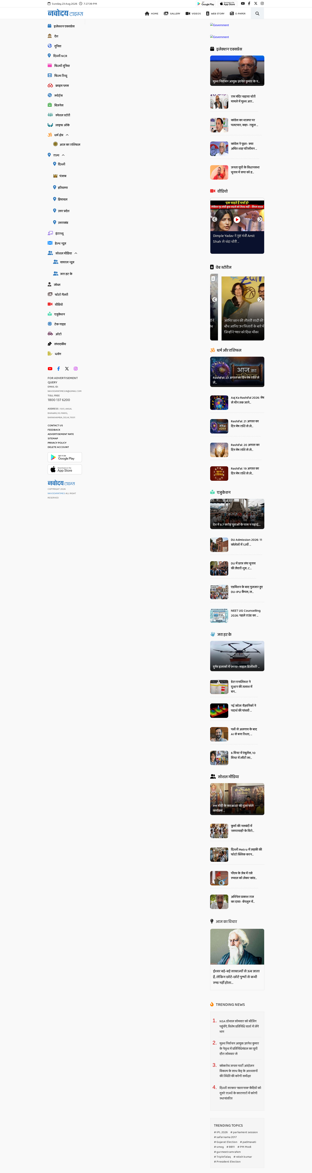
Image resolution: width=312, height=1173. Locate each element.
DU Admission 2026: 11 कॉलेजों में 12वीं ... (246, 542)
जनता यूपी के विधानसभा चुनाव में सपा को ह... (245, 170)
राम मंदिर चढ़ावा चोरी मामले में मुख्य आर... (243, 99)
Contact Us (55, 425)
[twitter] (255, 3)
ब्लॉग (58, 354)
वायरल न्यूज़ (67, 262)
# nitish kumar (242, 1156)
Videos (196, 14)
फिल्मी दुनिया (62, 66)
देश (56, 36)
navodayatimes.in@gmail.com (64, 391)
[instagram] (262, 3)
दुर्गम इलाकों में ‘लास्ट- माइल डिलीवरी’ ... (236, 666)
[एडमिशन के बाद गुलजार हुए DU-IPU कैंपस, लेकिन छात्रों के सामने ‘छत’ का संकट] (219, 598)
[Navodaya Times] (65, 12)
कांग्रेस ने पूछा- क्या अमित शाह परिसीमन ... (244, 146)
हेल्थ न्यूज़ (60, 243)
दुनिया (57, 46)
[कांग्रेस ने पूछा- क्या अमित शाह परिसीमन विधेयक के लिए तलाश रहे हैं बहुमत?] (219, 155)
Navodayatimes (56, 493)
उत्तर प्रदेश (63, 211)
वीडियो (59, 304)
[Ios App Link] (227, 5)
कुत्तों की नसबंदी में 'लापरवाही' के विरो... (242, 828)
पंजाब (62, 176)
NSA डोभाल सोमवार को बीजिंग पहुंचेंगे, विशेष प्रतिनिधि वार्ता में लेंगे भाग (239, 1026)
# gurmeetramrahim (227, 1152)
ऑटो (58, 334)
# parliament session (244, 1132)
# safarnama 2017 (225, 1137)
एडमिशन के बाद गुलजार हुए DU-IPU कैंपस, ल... (247, 590)
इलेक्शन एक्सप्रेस (64, 26)
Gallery (174, 14)
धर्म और (228, 350)
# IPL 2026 (221, 1132)
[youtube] (243, 3)
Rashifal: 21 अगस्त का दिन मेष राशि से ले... (245, 424)
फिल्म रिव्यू (60, 75)
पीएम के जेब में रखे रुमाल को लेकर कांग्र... (244, 876)
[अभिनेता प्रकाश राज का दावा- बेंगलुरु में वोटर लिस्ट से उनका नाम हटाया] (219, 908)
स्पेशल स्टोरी (62, 115)
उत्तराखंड (63, 222)
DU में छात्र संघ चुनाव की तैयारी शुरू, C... (243, 566)
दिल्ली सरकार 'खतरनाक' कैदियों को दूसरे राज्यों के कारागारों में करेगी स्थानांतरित (240, 1093)
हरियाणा (63, 187)
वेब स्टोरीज (223, 267)
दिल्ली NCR (60, 56)
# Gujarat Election (225, 1142)
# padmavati (248, 1142)
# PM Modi (244, 1147)
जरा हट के (66, 274)
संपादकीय (60, 344)
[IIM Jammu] (219, 37)
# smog (219, 1147)
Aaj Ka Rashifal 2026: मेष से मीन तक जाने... (247, 400)
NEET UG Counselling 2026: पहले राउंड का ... (246, 613)
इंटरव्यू (59, 233)
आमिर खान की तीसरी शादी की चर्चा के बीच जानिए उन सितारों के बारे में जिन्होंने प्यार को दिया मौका (237, 326)
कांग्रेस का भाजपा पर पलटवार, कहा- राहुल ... (244, 123)
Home (154, 14)
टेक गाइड (60, 324)
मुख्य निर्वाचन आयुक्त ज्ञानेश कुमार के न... (236, 81)
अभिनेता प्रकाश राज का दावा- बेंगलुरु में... (243, 899)
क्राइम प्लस (62, 85)
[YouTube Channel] (51, 369)
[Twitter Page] (68, 369)
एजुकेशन (59, 314)
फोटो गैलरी (61, 294)
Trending (230, 1005)
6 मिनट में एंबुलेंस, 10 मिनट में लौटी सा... (243, 755)
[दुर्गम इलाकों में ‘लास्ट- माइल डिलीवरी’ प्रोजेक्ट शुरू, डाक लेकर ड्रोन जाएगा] (237, 656)
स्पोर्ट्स (58, 95)
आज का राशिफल (70, 144)
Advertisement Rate (61, 434)
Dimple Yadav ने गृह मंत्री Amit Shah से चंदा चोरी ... (234, 239)
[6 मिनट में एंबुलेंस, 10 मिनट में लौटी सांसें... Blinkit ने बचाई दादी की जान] (219, 764)
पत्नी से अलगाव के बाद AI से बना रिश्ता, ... (244, 732)
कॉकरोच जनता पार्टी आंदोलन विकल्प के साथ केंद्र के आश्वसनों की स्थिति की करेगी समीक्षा (239, 1071)
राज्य (56, 155)
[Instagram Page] (76, 369)
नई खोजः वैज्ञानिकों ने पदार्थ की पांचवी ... (243, 708)
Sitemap (53, 438)
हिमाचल (62, 199)
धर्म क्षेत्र (58, 135)
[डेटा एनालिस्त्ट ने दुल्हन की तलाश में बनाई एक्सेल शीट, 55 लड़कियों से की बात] (219, 693)
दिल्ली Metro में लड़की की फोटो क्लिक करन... (246, 852)
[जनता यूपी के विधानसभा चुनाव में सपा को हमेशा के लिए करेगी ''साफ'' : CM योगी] (219, 178)
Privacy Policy (57, 443)
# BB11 (230, 1147)
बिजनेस (58, 105)
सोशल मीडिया (63, 253)
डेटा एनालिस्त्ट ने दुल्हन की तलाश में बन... (241, 686)
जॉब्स (57, 284)
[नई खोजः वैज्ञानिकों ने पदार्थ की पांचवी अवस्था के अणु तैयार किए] (219, 716)
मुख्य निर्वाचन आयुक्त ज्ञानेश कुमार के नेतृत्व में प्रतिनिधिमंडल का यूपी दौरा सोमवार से (239, 1049)
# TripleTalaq (222, 1156)
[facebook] (249, 3)
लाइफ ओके (62, 125)
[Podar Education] (219, 25)
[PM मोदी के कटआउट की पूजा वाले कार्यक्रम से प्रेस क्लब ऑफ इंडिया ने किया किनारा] (237, 799)
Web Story (217, 14)
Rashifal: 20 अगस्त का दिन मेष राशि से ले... (245, 447)
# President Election (227, 1161)
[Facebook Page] (59, 369)
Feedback (54, 430)
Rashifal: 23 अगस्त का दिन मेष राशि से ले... (236, 380)
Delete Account (58, 447)
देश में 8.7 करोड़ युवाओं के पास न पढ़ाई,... (237, 524)
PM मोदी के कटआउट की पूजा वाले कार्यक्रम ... (233, 808)
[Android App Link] (206, 5)
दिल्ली (61, 164)
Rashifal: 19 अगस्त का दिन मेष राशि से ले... (245, 471)
